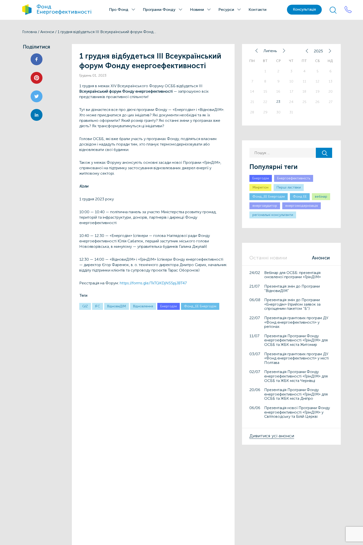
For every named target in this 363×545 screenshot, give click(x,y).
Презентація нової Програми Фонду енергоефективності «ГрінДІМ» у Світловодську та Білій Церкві (297, 412)
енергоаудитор (264, 206)
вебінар (321, 196)
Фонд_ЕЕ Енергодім (200, 306)
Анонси (47, 31)
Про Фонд (118, 9)
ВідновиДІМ (116, 306)
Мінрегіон (260, 187)
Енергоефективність (293, 178)
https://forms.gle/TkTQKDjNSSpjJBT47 (153, 283)
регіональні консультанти (272, 215)
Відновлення (143, 306)
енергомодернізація (301, 206)
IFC (97, 306)
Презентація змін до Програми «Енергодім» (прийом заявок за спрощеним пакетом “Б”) (292, 304)
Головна (29, 31)
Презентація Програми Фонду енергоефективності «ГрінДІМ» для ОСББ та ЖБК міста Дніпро (296, 394)
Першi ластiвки (289, 187)
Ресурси (226, 9)
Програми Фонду (159, 9)
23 (278, 102)
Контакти (257, 9)
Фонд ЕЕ (300, 196)
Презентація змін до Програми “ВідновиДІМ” (292, 288)
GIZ (85, 306)
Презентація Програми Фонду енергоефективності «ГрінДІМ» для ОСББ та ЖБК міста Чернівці (296, 376)
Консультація (304, 9)
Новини (197, 9)
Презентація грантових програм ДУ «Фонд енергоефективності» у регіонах (296, 322)
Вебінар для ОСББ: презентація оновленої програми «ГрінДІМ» (292, 274)
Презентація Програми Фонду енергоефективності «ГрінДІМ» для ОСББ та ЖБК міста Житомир (296, 340)
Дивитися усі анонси (271, 436)
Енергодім (168, 306)
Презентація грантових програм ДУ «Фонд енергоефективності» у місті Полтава (296, 358)
